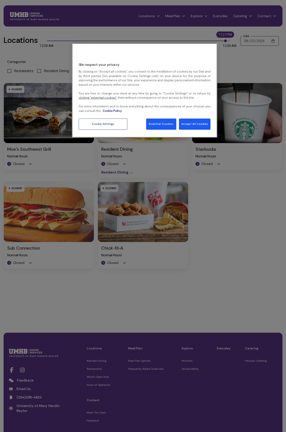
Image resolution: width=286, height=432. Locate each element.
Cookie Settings (103, 124)
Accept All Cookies (194, 124)
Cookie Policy (112, 111)
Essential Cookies (161, 124)
